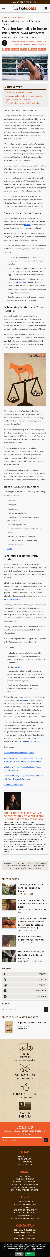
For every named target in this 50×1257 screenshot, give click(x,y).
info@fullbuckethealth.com (25, 1238)
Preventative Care (34, 868)
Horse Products (25, 1156)
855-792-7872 (32, 2)
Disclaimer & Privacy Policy (25, 1218)
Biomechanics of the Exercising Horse (19, 752)
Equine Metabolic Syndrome (37, 863)
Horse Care (40, 866)
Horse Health (14, 868)
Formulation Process (25, 1204)
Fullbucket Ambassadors (25, 1184)
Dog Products (25, 1159)
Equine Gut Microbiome (16, 863)
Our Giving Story (25, 1179)
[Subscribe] (46, 1009)
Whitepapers (25, 1207)
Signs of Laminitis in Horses (18, 99)
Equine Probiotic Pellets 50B (16, 866)
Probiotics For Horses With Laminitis (22, 103)
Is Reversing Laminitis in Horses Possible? (24, 96)
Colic (9, 549)
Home (4, 17)
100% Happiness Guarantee (25, 1187)
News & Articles (16, 17)
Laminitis (23, 868)
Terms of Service (25, 1215)
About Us (25, 1176)
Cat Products (25, 1162)
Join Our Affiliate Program (25, 1190)
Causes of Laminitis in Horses (19, 92)
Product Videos (25, 1201)
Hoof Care (31, 866)
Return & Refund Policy (25, 1213)
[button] (45, 8)
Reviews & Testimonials (25, 1182)
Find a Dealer (25, 1164)
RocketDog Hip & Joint (25, 1210)
